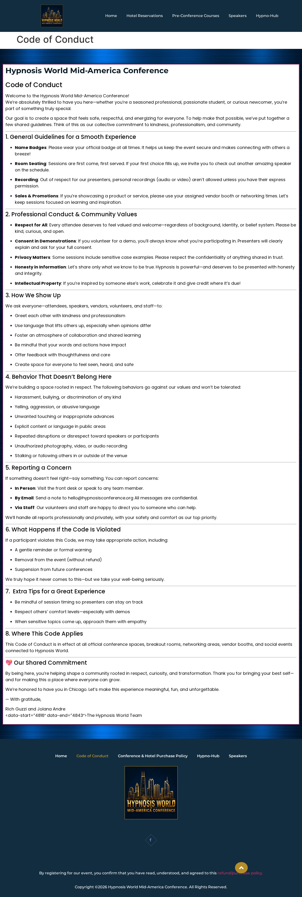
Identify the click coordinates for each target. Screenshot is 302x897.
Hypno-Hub (267, 15)
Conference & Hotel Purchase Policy (153, 756)
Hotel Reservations (144, 15)
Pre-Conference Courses (195, 15)
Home (111, 15)
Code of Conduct (92, 756)
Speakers (238, 15)
